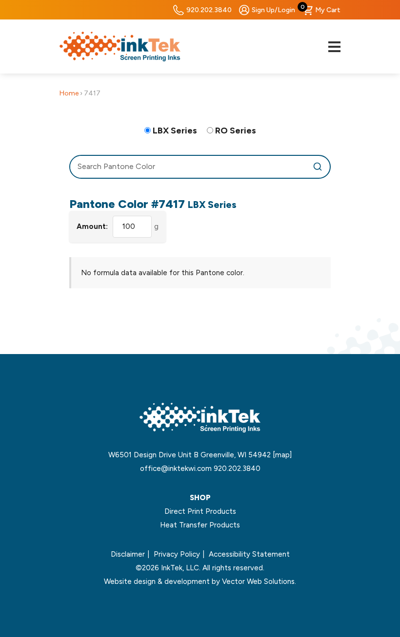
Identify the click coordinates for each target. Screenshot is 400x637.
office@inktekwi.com (176, 468)
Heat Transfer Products (200, 525)
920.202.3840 (209, 10)
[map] (282, 454)
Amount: (92, 226)
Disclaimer (128, 554)
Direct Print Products (200, 511)
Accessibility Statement (249, 554)
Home (69, 93)
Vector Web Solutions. (259, 581)
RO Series (235, 130)
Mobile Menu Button (334, 46)
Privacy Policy (177, 554)
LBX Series (175, 130)
